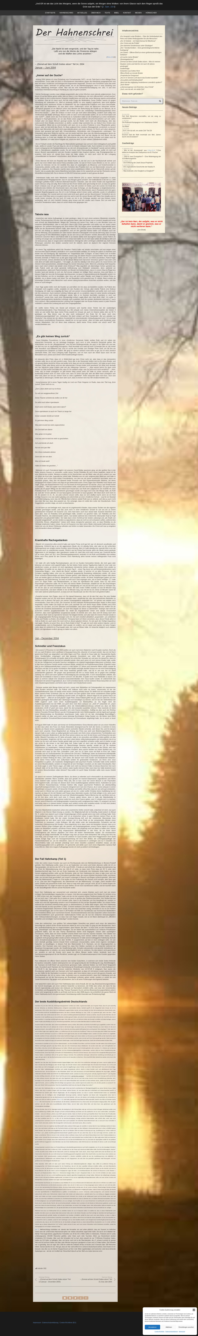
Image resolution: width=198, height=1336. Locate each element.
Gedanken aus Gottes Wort (130, 71)
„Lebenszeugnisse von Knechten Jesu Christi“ (137, 87)
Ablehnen (169, 1327)
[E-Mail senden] (64, 1298)
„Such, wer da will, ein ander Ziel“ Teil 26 (137, 130)
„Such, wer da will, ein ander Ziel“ (132, 89)
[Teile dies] (70, 1298)
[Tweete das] (75, 1298)
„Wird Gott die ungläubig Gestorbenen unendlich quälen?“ (141, 82)
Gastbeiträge (124, 68)
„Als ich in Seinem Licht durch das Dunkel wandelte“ (139, 78)
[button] (194, 1310)
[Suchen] (160, 101)
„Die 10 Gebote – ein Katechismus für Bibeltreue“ (138, 41)
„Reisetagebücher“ (127, 59)
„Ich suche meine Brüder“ (129, 57)
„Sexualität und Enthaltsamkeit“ (131, 80)
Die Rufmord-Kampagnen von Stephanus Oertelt (140, 122)
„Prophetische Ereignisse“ (129, 75)
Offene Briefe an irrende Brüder (131, 73)
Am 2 (37, 1229)
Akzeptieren (152, 1327)
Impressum (182, 1331)
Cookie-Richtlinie (159, 1331)
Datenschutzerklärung (171, 1331)
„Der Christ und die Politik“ (129, 43)
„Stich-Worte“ (125, 85)
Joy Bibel (125, 126)
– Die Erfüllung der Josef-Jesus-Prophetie (137, 163)
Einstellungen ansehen (186, 1327)
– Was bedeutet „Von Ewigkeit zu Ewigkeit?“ (138, 171)
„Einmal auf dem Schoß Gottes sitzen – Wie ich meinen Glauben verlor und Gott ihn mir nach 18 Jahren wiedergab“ (140, 64)
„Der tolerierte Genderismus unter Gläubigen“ (136, 45)
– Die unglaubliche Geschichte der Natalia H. (138, 167)
